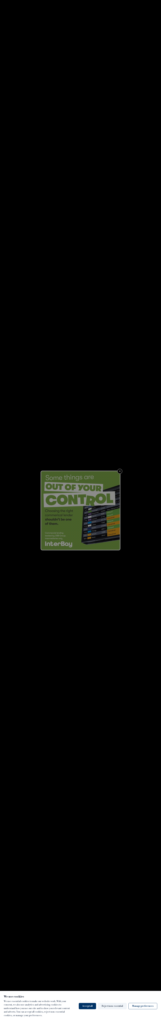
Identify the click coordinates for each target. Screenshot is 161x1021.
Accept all (87, 1006)
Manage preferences (143, 1006)
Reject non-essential (112, 1006)
